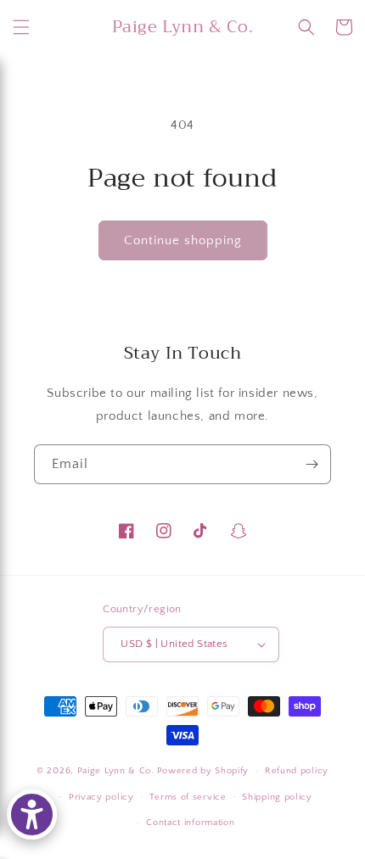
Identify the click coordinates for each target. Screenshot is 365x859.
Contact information (190, 822)
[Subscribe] (311, 464)
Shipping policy (277, 797)
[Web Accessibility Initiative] (32, 814)
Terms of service (187, 797)
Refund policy (296, 771)
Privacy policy (101, 797)
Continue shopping (183, 240)
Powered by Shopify (203, 771)
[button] (21, 27)
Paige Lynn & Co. (115, 771)
